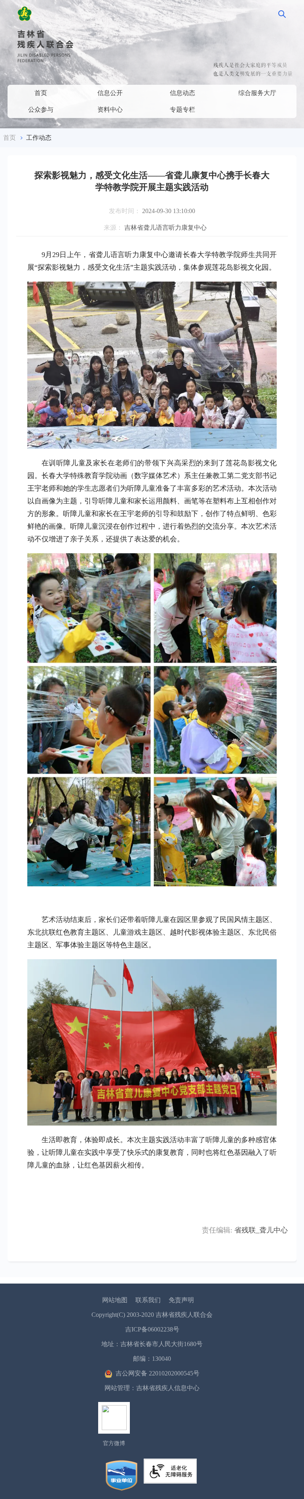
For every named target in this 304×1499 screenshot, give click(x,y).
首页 (40, 93)
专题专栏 (182, 109)
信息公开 (110, 93)
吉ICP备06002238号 (152, 1329)
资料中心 (110, 109)
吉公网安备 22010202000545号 (158, 1373)
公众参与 (40, 109)
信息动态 (182, 93)
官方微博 (114, 1443)
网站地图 (114, 1300)
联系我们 (148, 1300)
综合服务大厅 (257, 93)
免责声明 (181, 1300)
